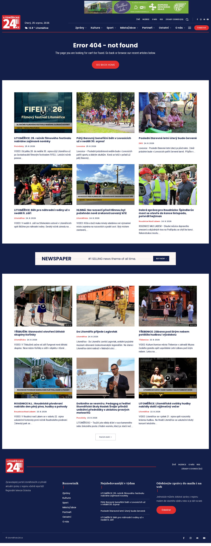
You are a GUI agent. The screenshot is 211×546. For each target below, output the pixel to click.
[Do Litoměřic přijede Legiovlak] (105, 306)
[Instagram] (201, 19)
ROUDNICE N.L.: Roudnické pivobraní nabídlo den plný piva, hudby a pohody (40, 405)
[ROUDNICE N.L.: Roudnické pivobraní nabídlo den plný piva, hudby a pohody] (43, 378)
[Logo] (11, 22)
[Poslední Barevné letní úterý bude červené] (168, 112)
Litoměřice (19, 218)
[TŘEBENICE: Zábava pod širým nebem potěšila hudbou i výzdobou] (168, 306)
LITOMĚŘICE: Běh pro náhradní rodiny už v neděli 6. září (42, 211)
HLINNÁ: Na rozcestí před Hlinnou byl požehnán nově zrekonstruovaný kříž (102, 211)
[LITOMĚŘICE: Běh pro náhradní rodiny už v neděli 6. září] (43, 184)
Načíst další (104, 437)
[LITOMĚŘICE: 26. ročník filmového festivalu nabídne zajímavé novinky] (43, 112)
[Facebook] (197, 19)
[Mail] (204, 19)
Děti (141, 143)
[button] (187, 19)
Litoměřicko (82, 218)
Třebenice (144, 340)
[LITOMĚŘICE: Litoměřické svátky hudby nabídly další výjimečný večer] (168, 378)
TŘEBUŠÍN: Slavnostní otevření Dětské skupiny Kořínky (39, 333)
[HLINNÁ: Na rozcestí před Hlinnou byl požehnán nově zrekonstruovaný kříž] (105, 184)
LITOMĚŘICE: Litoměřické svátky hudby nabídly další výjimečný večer (165, 405)
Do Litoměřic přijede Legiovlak (97, 331)
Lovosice (81, 146)
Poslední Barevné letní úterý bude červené (168, 138)
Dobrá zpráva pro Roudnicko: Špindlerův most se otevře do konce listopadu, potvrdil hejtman (166, 213)
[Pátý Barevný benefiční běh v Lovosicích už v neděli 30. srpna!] (105, 112)
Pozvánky (19, 146)
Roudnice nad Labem (149, 221)
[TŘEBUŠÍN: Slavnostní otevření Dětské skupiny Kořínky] (43, 306)
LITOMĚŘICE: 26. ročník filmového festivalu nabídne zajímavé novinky (42, 139)
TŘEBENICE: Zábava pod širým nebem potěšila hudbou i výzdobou (164, 333)
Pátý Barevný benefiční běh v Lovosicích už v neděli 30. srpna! (104, 139)
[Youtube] (207, 19)
